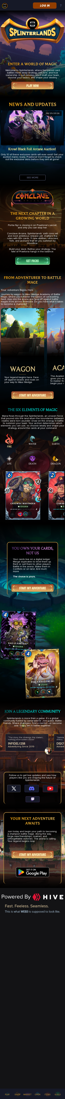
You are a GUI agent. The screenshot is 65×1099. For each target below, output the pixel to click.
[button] (23, 495)
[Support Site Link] (60, 5)
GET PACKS (32, 261)
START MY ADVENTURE (32, 395)
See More (32, 177)
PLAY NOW (32, 85)
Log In (44, 5)
